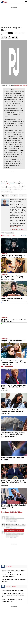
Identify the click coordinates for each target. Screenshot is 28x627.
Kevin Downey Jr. (5, 413)
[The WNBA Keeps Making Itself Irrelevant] (14, 448)
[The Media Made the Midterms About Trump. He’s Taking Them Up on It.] (14, 471)
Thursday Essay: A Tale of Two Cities (13, 590)
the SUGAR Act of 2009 (20, 85)
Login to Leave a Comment (14, 530)
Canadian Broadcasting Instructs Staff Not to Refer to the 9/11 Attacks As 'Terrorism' (13, 434)
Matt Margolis (5, 460)
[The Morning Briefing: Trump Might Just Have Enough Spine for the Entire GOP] (14, 376)
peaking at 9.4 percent (7, 184)
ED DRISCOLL (10, 232)
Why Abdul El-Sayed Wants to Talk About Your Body (13, 506)
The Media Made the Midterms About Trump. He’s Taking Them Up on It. (13, 482)
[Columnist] (5, 202)
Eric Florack (4, 508)
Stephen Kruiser (5, 390)
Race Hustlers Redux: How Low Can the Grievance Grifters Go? (12, 410)
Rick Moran (4, 438)
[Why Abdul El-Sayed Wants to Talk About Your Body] (14, 496)
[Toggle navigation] (25, 1)
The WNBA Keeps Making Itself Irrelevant (12, 458)
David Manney (4, 485)
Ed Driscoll (4, 33)
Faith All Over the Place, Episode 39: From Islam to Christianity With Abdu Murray (13, 595)
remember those (5, 190)
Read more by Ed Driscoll (17, 229)
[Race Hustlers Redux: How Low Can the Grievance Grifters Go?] (14, 401)
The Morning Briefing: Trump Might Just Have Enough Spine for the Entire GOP (13, 387)
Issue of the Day (18, 90)
